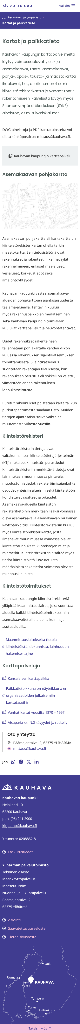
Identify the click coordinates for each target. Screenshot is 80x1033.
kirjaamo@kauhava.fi (19, 825)
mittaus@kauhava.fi (29, 748)
